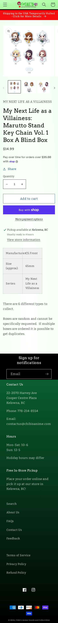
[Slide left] (3, 88)
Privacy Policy (16, 564)
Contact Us (14, 530)
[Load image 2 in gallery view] (29, 87)
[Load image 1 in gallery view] (14, 87)
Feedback (13, 538)
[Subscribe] (47, 374)
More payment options (29, 219)
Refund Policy (16, 572)
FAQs (10, 521)
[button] (5, 4)
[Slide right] (54, 88)
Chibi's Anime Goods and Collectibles (33, 620)
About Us (12, 512)
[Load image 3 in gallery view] (43, 87)
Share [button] (12, 169)
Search (11, 504)
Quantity (9, 176)
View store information (23, 240)
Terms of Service (18, 555)
